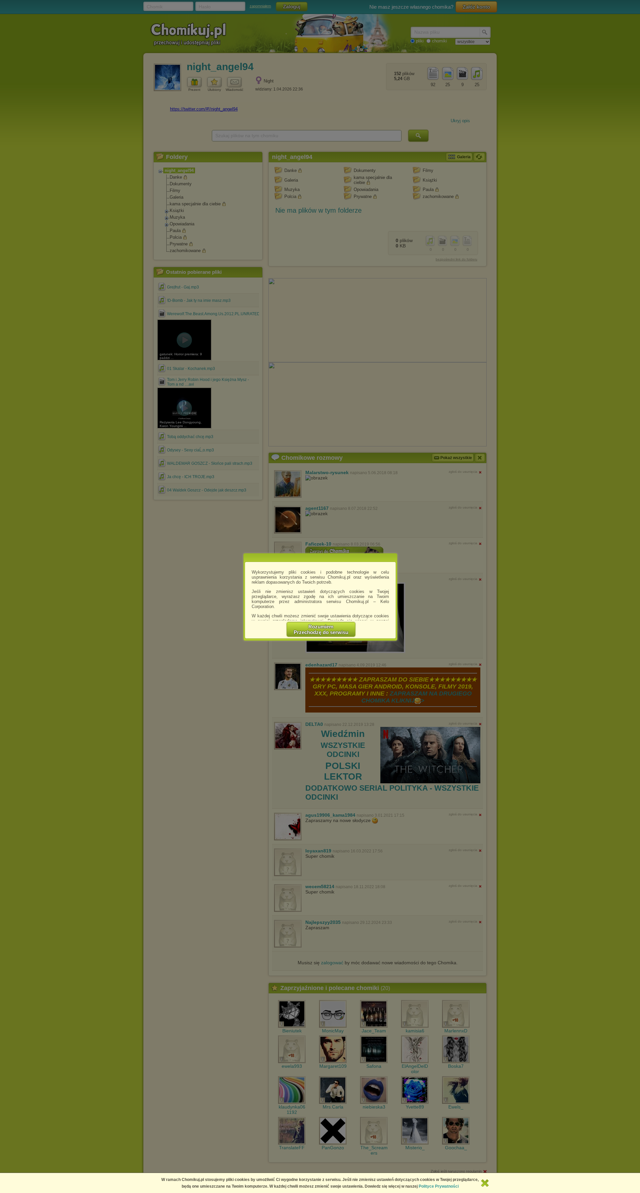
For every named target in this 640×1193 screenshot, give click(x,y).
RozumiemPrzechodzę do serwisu (321, 629)
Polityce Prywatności (439, 1186)
